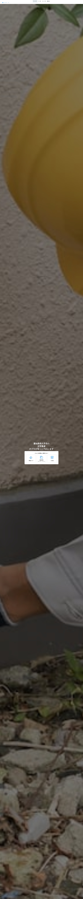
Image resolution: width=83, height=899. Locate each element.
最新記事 (48, 1)
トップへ (35, 1)
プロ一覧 (39, 1)
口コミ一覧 (44, 1)
